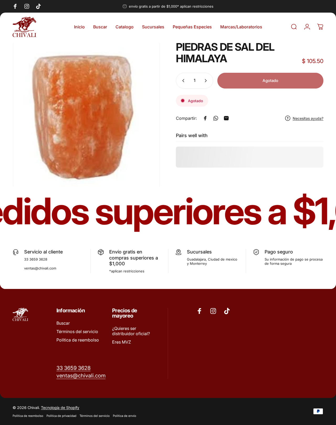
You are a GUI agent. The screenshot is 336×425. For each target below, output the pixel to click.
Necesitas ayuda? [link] (308, 118)
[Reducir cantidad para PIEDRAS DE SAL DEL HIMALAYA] (182, 80)
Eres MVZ (121, 342)
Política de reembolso (77, 340)
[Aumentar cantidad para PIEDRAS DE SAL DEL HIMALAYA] (207, 80)
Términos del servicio (77, 331)
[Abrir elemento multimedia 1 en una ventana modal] (86, 115)
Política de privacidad (61, 416)
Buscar (63, 323)
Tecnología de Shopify (60, 407)
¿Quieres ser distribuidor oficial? (131, 331)
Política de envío (124, 416)
